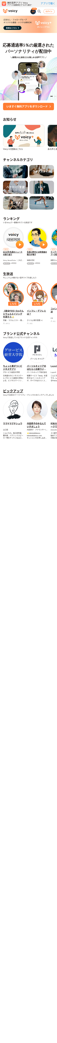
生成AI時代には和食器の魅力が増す (37, 253)
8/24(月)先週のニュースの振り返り (12, 253)
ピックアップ (13, 391)
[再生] (20, 245)
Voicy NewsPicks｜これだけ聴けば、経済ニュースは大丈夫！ (13, 260)
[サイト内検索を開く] (39, 11)
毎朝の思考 (31, 260)
